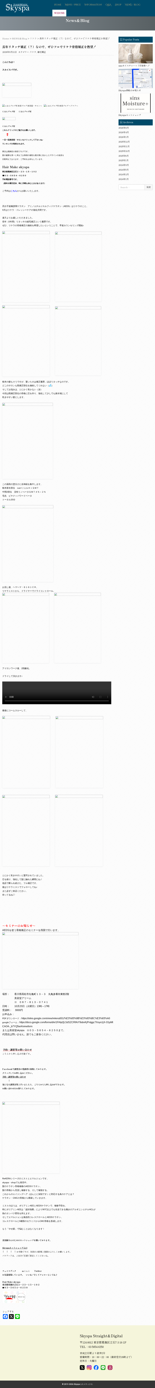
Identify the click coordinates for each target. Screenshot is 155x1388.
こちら (14, 191)
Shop (118, 4)
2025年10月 (124, 151)
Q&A (108, 4)
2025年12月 (124, 141)
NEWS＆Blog (19, 38)
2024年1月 (124, 179)
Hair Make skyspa (15, 167)
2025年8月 (124, 155)
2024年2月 (124, 174)
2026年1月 (124, 136)
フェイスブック (9, 1271)
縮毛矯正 (41, 51)
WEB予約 (59, 13)
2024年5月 (124, 169)
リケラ (33, 38)
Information (93, 4)
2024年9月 (124, 164)
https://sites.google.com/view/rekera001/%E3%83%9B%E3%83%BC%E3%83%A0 (65, 1018)
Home (57, 4)
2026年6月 (124, 127)
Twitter (38, 1271)
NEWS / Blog (132, 4)
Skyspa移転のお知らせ (130, 90)
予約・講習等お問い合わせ (17, 1049)
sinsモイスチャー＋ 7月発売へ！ (134, 65)
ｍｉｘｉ (26, 1271)
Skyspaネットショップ (130, 114)
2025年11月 (124, 146)
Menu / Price (73, 4)
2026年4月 (124, 132)
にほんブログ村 (25, 111)
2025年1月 (124, 160)
